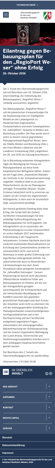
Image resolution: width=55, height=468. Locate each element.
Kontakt (8, 407)
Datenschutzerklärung (13, 445)
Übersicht (7, 437)
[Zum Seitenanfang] (50, 373)
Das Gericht (10, 386)
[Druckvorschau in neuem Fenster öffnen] (46, 373)
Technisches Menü (26, 5)
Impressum (7, 453)
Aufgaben (9, 397)
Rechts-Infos (11, 418)
